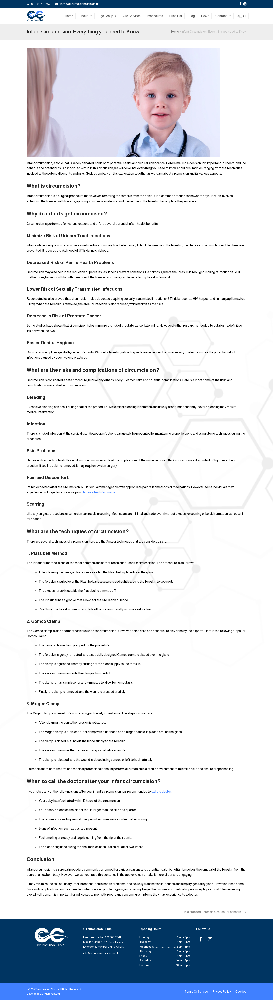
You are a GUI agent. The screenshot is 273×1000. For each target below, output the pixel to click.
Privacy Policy (222, 991)
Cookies (240, 991)
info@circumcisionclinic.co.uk (79, 4)
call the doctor (161, 791)
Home (175, 31)
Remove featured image (98, 492)
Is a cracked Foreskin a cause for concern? (213, 912)
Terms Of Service (196, 991)
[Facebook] (240, 4)
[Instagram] (244, 4)
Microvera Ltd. (52, 993)
